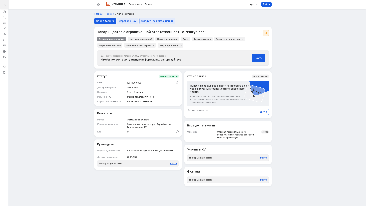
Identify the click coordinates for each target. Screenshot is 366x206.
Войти (266, 4)
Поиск (109, 14)
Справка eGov (127, 21)
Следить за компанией (155, 21)
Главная (98, 14)
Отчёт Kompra (105, 21)
